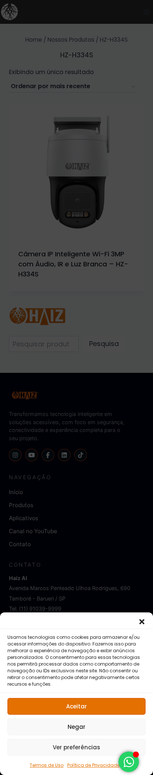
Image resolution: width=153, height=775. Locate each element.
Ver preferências (76, 747)
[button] (142, 621)
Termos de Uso (47, 765)
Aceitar (76, 706)
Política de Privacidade (93, 765)
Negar (76, 727)
